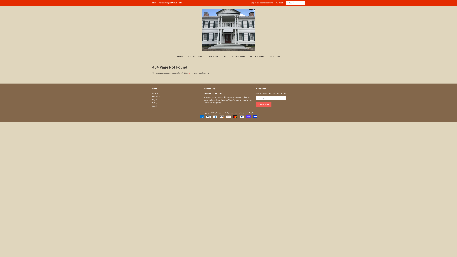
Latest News (209, 88)
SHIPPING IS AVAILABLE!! (213, 93)
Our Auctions (218, 56)
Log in (253, 3)
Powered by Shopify (246, 113)
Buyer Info (238, 56)
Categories (195, 56)
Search (154, 106)
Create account (266, 3)
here (189, 73)
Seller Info (257, 56)
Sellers (154, 103)
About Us (274, 56)
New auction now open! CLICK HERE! (167, 3)
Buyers (154, 100)
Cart (281, 3)
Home (180, 56)
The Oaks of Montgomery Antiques (227, 113)
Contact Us (156, 96)
